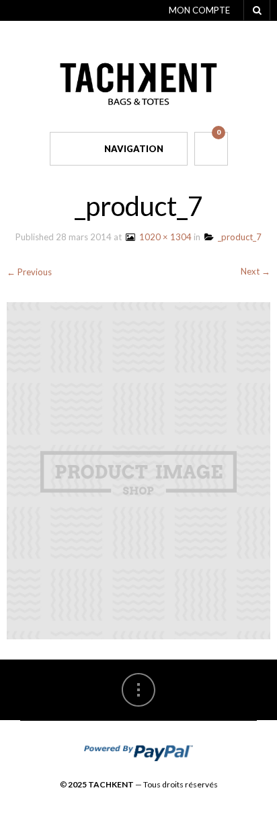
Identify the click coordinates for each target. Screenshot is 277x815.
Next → (255, 271)
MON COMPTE (199, 10)
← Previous (29, 272)
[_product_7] (138, 469)
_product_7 (238, 237)
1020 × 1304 (163, 237)
